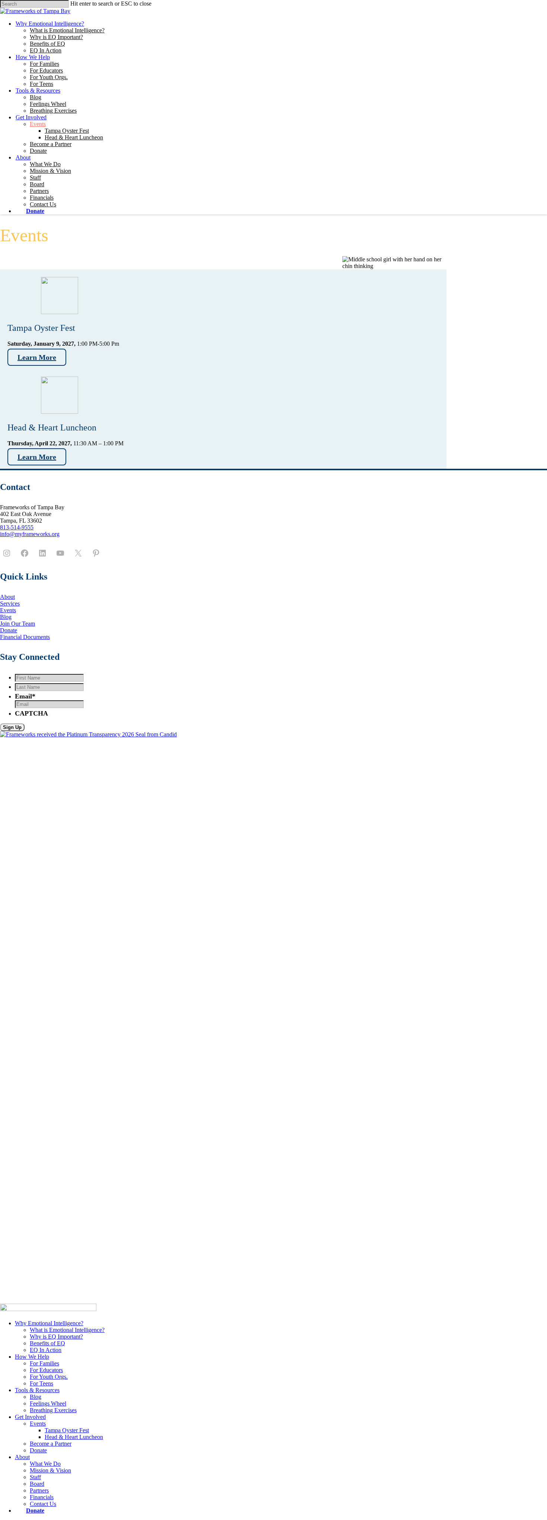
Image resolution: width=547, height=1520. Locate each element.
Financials (42, 197)
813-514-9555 (16, 527)
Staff (35, 177)
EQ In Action (45, 50)
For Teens (41, 84)
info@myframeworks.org (30, 534)
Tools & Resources (38, 90)
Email (25, 696)
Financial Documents (25, 637)
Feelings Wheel (48, 104)
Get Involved (31, 117)
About (23, 157)
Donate (38, 151)
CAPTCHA (31, 713)
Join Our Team (17, 623)
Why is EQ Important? (56, 37)
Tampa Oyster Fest (67, 131)
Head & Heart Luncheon (74, 137)
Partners (39, 191)
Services (10, 603)
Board (37, 184)
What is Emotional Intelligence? (67, 30)
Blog (35, 97)
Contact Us (43, 204)
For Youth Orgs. (49, 77)
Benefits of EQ (47, 44)
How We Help (33, 57)
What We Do (45, 164)
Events (38, 124)
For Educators (46, 70)
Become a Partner (50, 144)
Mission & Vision (50, 171)
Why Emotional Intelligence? (50, 23)
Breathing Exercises (53, 110)
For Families (44, 64)
